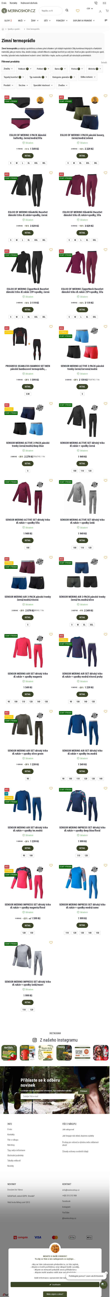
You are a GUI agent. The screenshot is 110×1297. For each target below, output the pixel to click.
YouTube (65, 1212)
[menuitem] (8, 20)
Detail (28, 156)
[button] (103, 1285)
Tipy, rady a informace (16, 1150)
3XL (43, 163)
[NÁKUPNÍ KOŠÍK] (107, 10)
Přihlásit (83, 1091)
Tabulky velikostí (14, 1160)
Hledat (68, 10)
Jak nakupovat (68, 1129)
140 (38, 701)
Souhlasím (56, 1284)
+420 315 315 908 (69, 1195)
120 (89, 471)
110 (82, 471)
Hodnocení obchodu (29, 3)
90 (9, 701)
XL (29, 163)
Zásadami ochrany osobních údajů (60, 1103)
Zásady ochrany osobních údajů (75, 1151)
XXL (36, 163)
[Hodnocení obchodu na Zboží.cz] (8, 1294)
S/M (28, 394)
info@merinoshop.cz (70, 1190)
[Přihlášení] (100, 11)
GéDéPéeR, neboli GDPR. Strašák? (21, 1196)
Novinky (10, 1166)
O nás (4, 3)
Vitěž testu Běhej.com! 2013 (18, 1202)
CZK (88, 8)
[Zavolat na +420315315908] (99, 3)
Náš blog (10, 1145)
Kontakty (13, 3)
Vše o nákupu (12, 1140)
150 (46, 701)
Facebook (66, 1201)
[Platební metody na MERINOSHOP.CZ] (20, 1237)
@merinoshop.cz (69, 1218)
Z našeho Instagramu (59, 1040)
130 (93, 779)
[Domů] (3, 27)
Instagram (66, 1207)
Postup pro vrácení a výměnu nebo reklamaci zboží (80, 1143)
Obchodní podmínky (15, 1155)
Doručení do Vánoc (15, 1190)
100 (74, 471)
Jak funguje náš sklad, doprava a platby (78, 1136)
